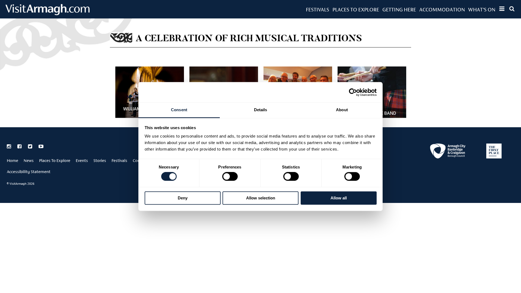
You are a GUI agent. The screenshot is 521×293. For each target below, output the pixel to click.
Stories (99, 160)
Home (12, 160)
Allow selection (260, 198)
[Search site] (512, 9)
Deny (183, 198)
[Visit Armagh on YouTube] (41, 146)
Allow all (339, 198)
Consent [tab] (179, 109)
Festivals (317, 9)
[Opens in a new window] (448, 152)
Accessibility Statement (28, 171)
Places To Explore (355, 9)
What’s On (481, 9)
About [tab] (342, 109)
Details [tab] (260, 109)
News (29, 160)
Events (82, 160)
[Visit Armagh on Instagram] (9, 146)
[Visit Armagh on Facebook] (20, 146)
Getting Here (399, 9)
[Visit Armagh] (47, 13)
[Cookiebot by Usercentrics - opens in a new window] (353, 92)
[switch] (230, 176)
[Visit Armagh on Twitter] (30, 146)
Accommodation (442, 9)
